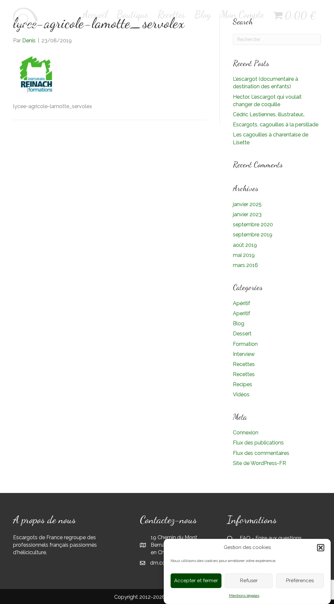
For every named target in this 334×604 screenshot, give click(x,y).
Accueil (95, 14)
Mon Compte (242, 14)
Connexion (245, 432)
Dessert (242, 333)
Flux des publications (258, 443)
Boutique (132, 14)
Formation (245, 344)
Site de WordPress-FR (259, 463)
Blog (203, 14)
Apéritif (241, 303)
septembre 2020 (253, 224)
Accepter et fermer (196, 580)
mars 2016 (245, 265)
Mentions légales (244, 595)
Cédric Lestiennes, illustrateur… (269, 114)
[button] (320, 547)
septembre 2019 (252, 235)
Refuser (249, 580)
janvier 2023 (247, 214)
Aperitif (241, 313)
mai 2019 (244, 255)
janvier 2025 (247, 204)
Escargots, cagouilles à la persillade (275, 124)
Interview (244, 354)
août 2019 (245, 245)
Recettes (171, 14)
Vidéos (241, 394)
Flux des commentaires (261, 453)
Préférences (300, 580)
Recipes (242, 384)
